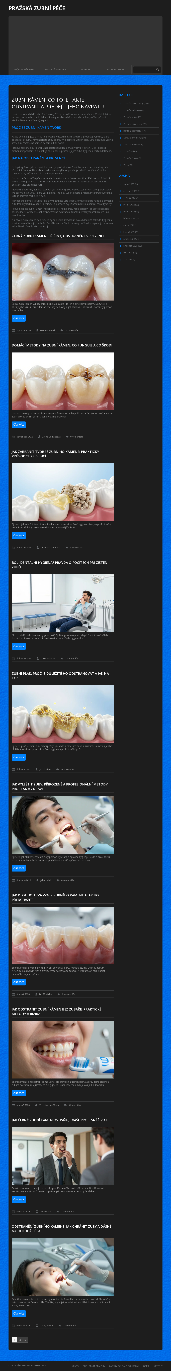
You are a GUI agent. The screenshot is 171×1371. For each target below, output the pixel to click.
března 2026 (131, 218)
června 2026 (131, 197)
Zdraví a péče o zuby (135, 103)
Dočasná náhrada (24, 69)
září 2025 (129, 259)
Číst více (18, 318)
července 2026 (132, 191)
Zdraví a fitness (132, 158)
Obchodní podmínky (94, 1365)
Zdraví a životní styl (134, 137)
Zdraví (127, 165)
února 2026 (130, 225)
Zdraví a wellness (133, 110)
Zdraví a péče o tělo (134, 124)
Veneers (85, 69)
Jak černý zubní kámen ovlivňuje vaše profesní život (59, 1120)
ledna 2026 (130, 232)
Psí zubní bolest (116, 69)
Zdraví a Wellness (133, 144)
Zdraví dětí (130, 151)
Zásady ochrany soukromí (124, 1365)
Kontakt (157, 1365)
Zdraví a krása (132, 117)
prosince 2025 (132, 239)
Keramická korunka (54, 69)
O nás (75, 1365)
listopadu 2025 (132, 245)
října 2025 (130, 252)
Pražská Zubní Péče (37, 8)
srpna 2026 (130, 184)
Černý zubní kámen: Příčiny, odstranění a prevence (58, 236)
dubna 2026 (131, 211)
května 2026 (131, 204)
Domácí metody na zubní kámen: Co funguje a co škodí (62, 345)
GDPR (146, 1365)
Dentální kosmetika (134, 130)
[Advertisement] (85, 39)
